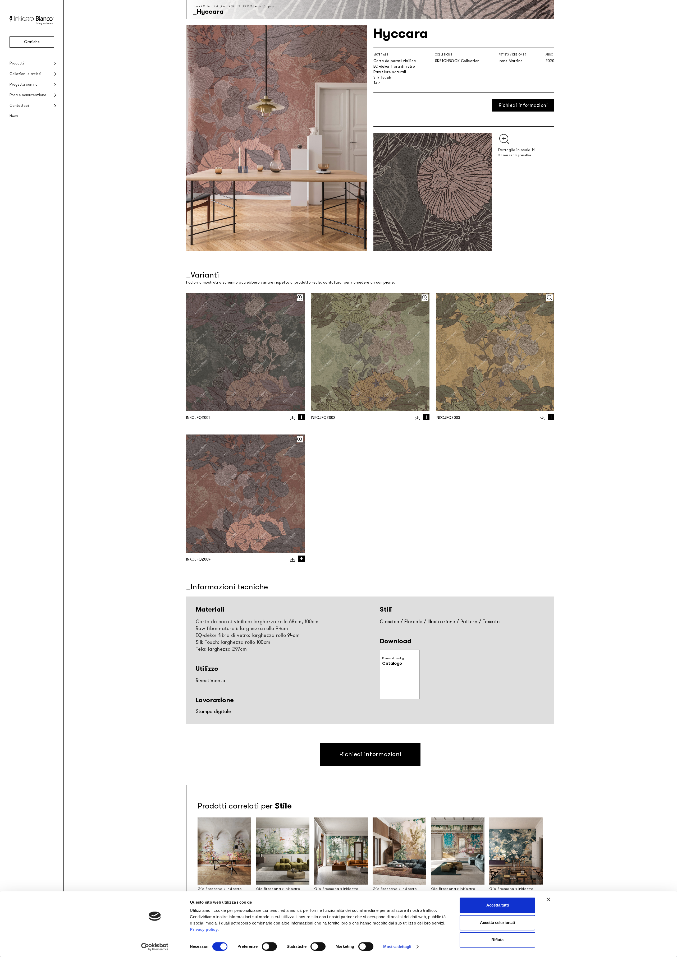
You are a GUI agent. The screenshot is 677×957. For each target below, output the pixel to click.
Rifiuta (497, 939)
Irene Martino (511, 60)
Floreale (413, 621)
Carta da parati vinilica (394, 60)
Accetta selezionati (497, 922)
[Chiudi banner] (548, 899)
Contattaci (19, 105)
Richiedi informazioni (523, 105)
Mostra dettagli (397, 946)
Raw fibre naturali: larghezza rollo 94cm (242, 628)
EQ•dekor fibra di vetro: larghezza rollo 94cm (248, 635)
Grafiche (32, 41)
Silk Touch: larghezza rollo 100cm (233, 642)
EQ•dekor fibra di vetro (394, 66)
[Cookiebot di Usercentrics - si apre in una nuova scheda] (155, 947)
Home (196, 6)
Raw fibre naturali (389, 72)
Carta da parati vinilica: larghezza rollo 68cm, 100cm (257, 621)
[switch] (269, 946)
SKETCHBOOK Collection (247, 6)
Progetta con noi (24, 84)
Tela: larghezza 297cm (221, 649)
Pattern (468, 621)
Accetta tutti (497, 905)
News (14, 116)
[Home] (32, 23)
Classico (389, 621)
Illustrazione (441, 621)
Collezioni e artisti (25, 73)
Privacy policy (204, 929)
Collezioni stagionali (215, 6)
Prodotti (17, 63)
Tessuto (491, 621)
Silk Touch (382, 77)
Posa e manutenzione (28, 95)
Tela (377, 83)
